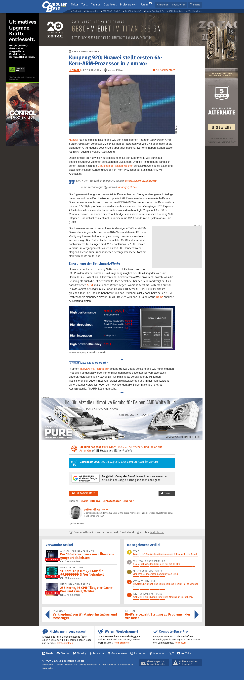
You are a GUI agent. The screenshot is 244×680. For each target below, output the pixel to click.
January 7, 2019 (126, 187)
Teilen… (168, 493)
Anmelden (162, 4)
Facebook (98, 653)
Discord (65, 653)
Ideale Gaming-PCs (154, 11)
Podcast (77, 11)
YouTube (186, 653)
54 (72, 595)
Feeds (49, 653)
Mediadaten (71, 664)
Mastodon (159, 653)
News (77, 51)
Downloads (110, 4)
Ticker (74, 4)
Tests (84, 4)
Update (75, 70)
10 (72, 561)
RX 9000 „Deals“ (133, 11)
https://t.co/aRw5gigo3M (140, 180)
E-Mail (105, 509)
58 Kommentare (85, 493)
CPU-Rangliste (194, 11)
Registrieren (178, 4)
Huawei (73, 139)
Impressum (47, 664)
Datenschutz (48, 668)
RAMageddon (91, 11)
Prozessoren (90, 51)
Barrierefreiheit (125, 664)
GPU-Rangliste (175, 11)
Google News (119, 653)
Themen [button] (96, 4)
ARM (90, 285)
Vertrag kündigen (107, 664)
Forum (144, 4)
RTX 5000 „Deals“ (111, 11)
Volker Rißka (92, 509)
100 (72, 578)
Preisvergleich (128, 4)
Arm (85, 501)
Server (129, 501)
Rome (159, 297)
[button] (195, 5)
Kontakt (59, 664)
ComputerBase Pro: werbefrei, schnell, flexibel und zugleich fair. (118, 532)
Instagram (140, 653)
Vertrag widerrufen (88, 664)
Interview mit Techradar (93, 368)
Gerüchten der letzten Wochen (115, 165)
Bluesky (81, 653)
